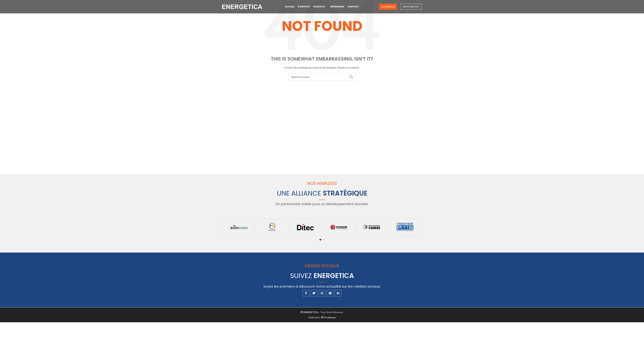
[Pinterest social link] (330, 293)
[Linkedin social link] (338, 293)
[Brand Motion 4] (272, 227)
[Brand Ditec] (305, 227)
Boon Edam (387, 6)
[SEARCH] (351, 77)
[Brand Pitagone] (338, 227)
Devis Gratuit (411, 6)
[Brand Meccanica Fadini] (371, 227)
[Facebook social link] (306, 293)
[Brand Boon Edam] (238, 227)
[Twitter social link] (314, 293)
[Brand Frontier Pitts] (404, 227)
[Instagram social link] (322, 293)
